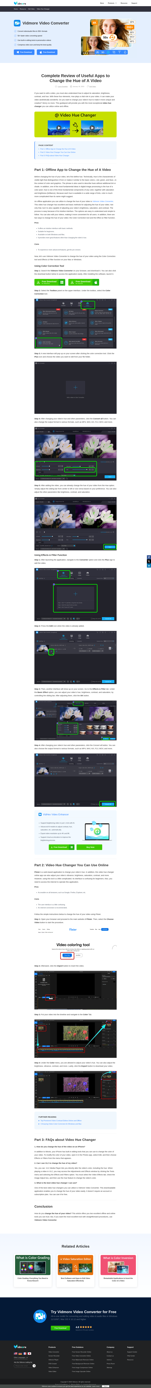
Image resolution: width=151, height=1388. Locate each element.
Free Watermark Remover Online (83, 1360)
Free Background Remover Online (83, 1363)
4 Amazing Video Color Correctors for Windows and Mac (61, 1124)
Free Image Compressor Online (82, 1367)
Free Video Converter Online (81, 1356)
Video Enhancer (53, 1367)
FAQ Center (131, 1356)
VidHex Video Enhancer (56, 814)
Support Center (132, 1352)
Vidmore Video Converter (45, 23)
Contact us (110, 1356)
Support (134, 3)
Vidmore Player (53, 1360)
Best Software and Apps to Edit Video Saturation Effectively (75, 1279)
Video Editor (52, 1371)
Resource (124, 3)
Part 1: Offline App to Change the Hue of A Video (58, 149)
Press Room (111, 1363)
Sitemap (109, 1367)
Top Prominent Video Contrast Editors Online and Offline (61, 1121)
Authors (109, 1360)
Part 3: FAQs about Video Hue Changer (54, 155)
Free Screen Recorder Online (81, 1352)
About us (109, 1352)
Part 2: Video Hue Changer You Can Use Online (58, 152)
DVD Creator (52, 1363)
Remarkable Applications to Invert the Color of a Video (118, 1279)
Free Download (26, 52)
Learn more (96, 1386)
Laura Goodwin (63, 86)
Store (102, 3)
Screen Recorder (54, 1356)
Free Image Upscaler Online (81, 1371)
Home (16, 9)
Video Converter (53, 1352)
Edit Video (31, 9)
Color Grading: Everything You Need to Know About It (33, 1279)
